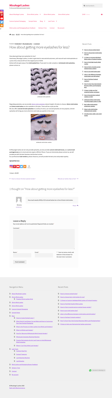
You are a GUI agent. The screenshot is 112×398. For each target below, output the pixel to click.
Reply (74, 205)
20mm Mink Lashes (49, 14)
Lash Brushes (20, 361)
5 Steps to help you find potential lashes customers (91, 91)
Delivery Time (42, 28)
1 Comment (37, 44)
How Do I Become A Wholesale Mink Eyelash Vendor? (32, 333)
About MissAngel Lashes (16, 14)
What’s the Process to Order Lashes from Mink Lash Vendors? (34, 327)
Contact (52, 28)
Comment (16, 228)
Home (13, 34)
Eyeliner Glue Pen (21, 351)
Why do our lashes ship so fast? (67, 179)
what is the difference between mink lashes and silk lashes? (92, 75)
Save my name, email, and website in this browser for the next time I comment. (65, 254)
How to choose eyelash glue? (92, 50)
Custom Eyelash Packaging (17, 21)
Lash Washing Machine (23, 358)
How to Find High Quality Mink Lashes (71, 304)
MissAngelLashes (27, 44)
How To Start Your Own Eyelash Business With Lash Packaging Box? (92, 85)
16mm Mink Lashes (63, 14)
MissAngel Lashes (19, 5)
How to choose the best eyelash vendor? (23, 179)
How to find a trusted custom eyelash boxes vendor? (92, 67)
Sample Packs (33, 21)
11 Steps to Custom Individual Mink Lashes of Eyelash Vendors (93, 58)
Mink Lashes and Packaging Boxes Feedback (22, 28)
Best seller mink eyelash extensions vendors (90, 105)
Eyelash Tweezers (21, 354)
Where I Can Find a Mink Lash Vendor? (27, 345)
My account (61, 28)
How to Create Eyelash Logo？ (25, 318)
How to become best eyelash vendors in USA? (92, 96)
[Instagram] (11, 165)
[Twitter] (21, 165)
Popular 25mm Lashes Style (24, 299)
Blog (41, 21)
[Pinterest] (14, 165)
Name (15, 252)
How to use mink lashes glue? (92, 71)
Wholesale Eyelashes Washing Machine (27, 337)
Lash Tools (51, 21)
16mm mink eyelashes (38, 104)
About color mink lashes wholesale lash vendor (90, 110)
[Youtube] (18, 165)
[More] (24, 165)
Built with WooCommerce (17, 388)
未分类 (18, 34)
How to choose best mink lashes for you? (72, 297)
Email (37, 252)
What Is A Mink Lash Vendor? (24, 330)
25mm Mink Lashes (32, 14)
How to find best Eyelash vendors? (70, 317)
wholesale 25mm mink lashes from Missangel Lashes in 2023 (92, 100)
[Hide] (0, 29)
